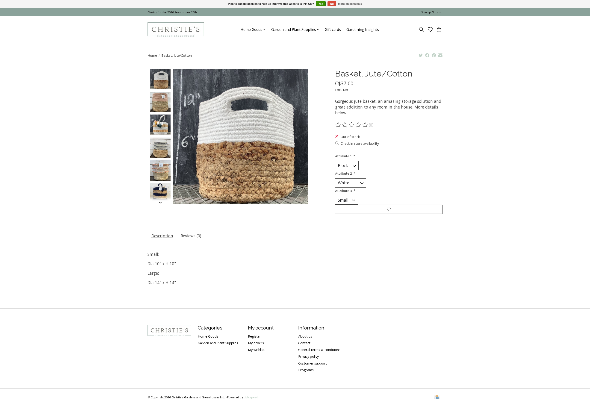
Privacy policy (308, 356)
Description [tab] (162, 235)
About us (305, 336)
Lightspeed (251, 397)
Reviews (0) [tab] (191, 235)
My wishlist (256, 349)
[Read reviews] (352, 125)
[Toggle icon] (421, 29)
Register (254, 336)
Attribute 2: (345, 173)
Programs (306, 370)
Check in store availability (360, 143)
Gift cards (333, 29)
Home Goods (208, 336)
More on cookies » (350, 4)
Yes (320, 4)
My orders (256, 343)
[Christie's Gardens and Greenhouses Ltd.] (176, 29)
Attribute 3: (345, 190)
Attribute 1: (345, 156)
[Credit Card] (437, 397)
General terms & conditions (319, 349)
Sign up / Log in (431, 12)
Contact (304, 343)
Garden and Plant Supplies (218, 343)
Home (152, 55)
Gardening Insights (362, 29)
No (332, 4)
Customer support (312, 363)
